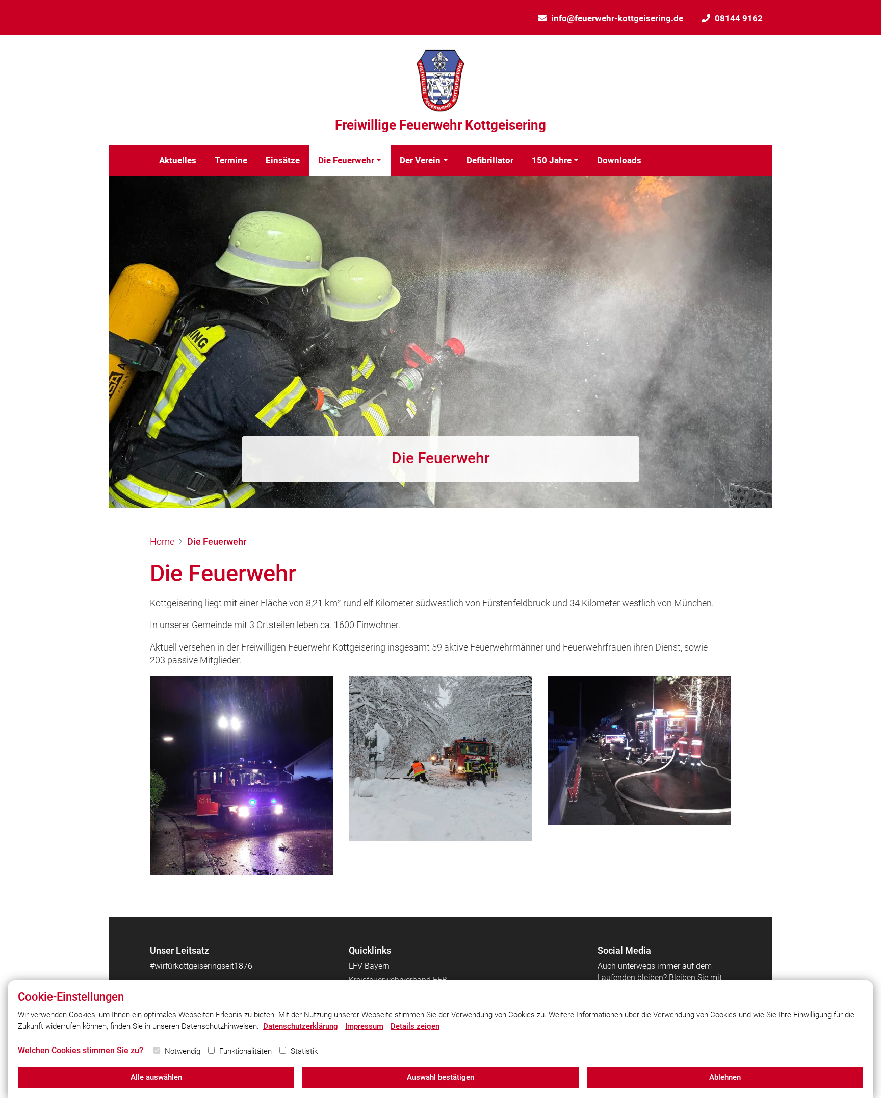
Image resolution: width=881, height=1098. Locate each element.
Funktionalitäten (245, 1051)
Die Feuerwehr (346, 160)
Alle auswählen (156, 1077)
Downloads (619, 160)
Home (162, 541)
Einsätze (283, 160)
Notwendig (182, 1051)
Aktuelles (177, 160)
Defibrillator (490, 160)
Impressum (364, 1026)
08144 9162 (739, 18)
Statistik (304, 1051)
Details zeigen (415, 1026)
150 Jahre (552, 160)
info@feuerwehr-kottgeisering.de (617, 18)
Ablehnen (725, 1077)
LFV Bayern (369, 966)
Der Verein (420, 160)
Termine (231, 160)
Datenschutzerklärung (300, 1026)
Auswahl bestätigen (440, 1077)
